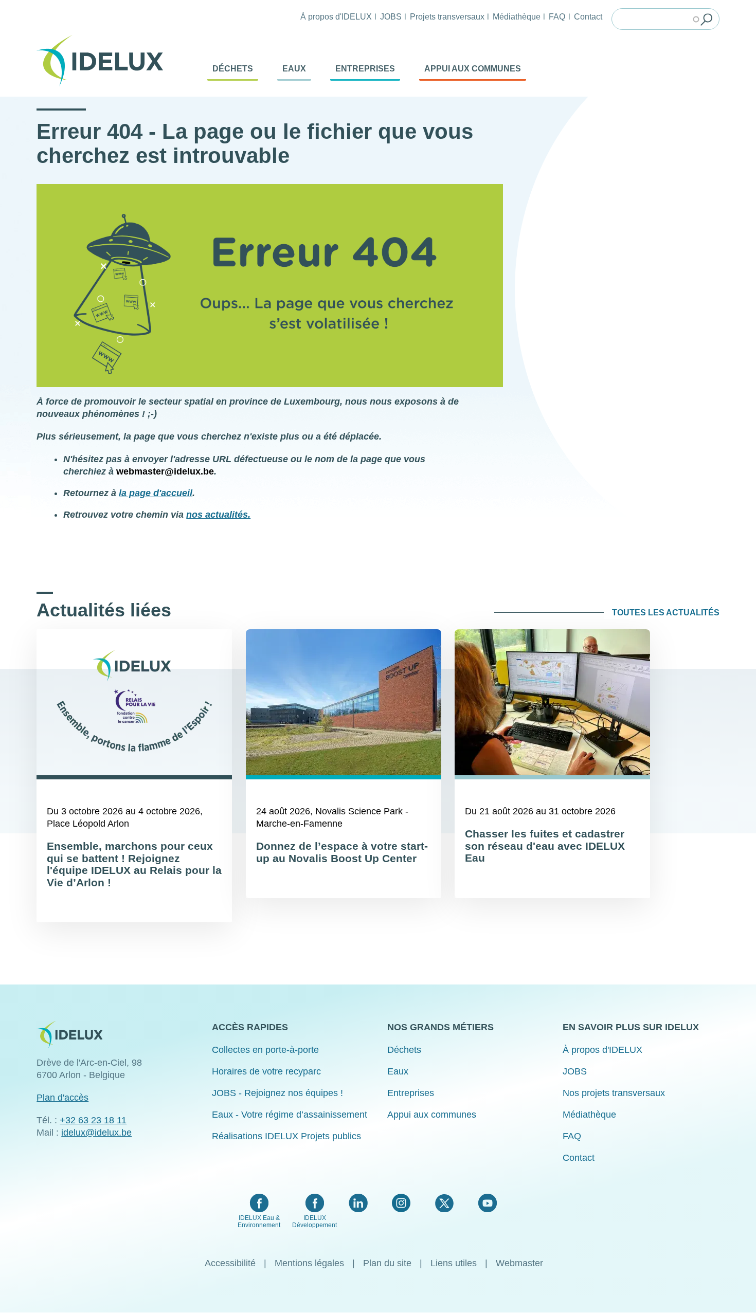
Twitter (444, 1203)
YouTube (487, 1203)
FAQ (557, 16)
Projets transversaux (447, 16)
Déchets (232, 68)
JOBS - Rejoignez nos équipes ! (277, 1093)
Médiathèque (517, 16)
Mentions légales (309, 1263)
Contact (588, 16)
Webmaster (519, 1263)
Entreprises (365, 68)
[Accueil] (104, 60)
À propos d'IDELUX (336, 16)
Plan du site (387, 1263)
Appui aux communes (472, 68)
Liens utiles (453, 1263)
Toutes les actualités (665, 612)
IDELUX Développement (314, 1221)
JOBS (391, 16)
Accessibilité (230, 1263)
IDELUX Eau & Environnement (259, 1221)
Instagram (401, 1203)
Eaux (294, 68)
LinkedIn (358, 1203)
